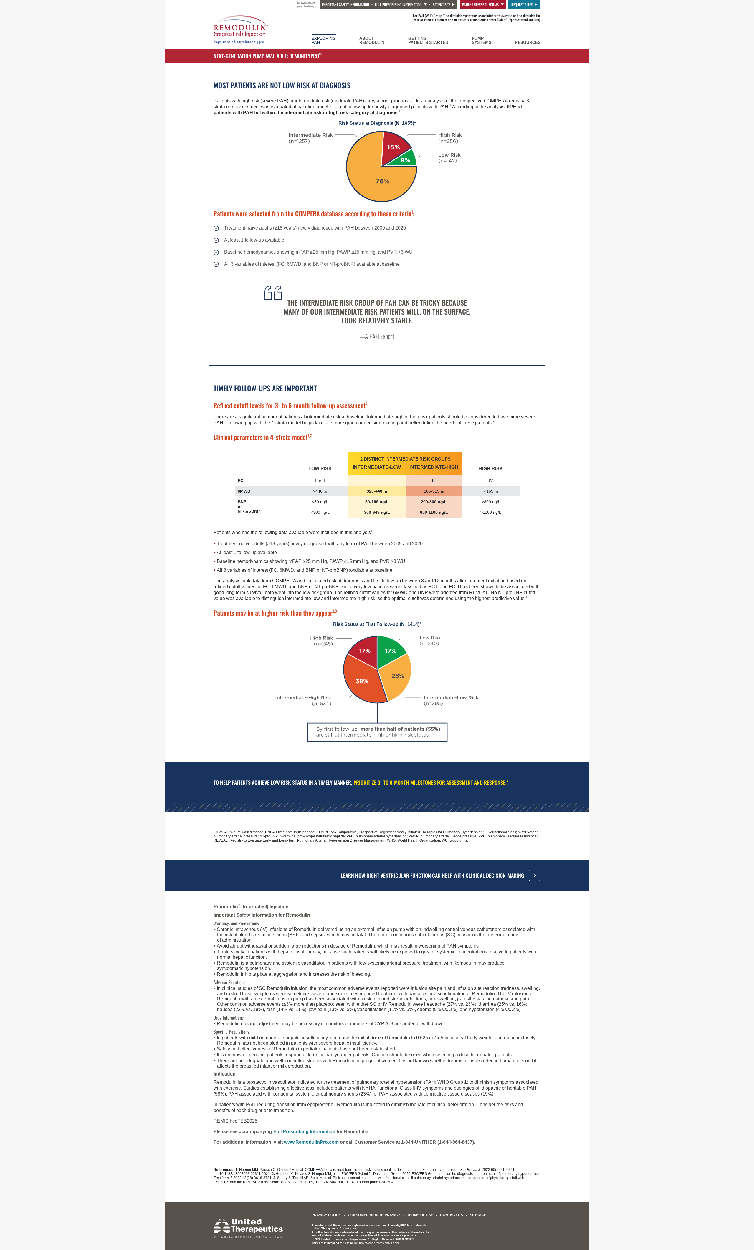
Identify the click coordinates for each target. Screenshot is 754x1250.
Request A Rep (522, 4)
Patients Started (428, 40)
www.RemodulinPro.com (311, 1142)
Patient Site (441, 4)
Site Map (478, 1215)
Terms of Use (420, 1215)
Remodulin (371, 40)
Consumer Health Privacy (374, 1215)
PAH (324, 40)
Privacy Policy (326, 1215)
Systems (481, 40)
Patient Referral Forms (480, 4)
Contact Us (451, 1215)
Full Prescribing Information (398, 4)
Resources (527, 42)
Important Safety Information (345, 4)
